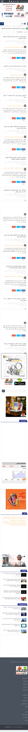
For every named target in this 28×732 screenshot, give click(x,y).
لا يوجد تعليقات (23, 43)
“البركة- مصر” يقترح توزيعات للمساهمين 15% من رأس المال (15, 191)
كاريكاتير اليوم (24, 715)
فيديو (26, 712)
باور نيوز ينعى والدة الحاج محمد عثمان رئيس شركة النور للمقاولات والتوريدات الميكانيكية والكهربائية (12, 592)
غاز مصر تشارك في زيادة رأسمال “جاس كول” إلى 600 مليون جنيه (11, 607)
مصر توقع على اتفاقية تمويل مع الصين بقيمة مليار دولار (15, 127)
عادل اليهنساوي (23, 42)
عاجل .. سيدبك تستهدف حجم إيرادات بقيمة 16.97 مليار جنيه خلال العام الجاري (11, 630)
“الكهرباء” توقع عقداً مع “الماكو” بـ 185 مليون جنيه (15, 299)
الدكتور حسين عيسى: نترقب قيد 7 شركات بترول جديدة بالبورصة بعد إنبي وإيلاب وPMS (11, 613)
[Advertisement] (16, 645)
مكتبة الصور (25, 717)
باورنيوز (5, 41)
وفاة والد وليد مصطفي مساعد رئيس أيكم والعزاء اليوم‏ (12, 574)
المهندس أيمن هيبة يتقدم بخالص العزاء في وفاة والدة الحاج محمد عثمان (11, 585)
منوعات (26, 720)
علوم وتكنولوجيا (9, 40)
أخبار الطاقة (13, 41)
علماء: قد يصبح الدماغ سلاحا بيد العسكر (15, 66)
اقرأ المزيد (5, 52)
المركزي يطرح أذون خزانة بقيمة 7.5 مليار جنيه (15, 96)
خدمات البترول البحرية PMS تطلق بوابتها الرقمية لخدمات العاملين (11, 624)
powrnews (22, 41)
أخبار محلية (25, 687)
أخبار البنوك (10, 99)
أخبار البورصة (25, 695)
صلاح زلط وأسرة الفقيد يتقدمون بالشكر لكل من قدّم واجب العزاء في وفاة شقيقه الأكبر (11, 598)
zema (23, 40)
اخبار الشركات (24, 701)
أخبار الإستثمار (24, 678)
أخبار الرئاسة (25, 690)
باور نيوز (8, 41)
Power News (7, 727)
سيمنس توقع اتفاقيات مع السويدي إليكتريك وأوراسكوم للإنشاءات (16, 267)
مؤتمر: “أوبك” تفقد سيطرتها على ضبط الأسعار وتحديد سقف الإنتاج (15, 344)
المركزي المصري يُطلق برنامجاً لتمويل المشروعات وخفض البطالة (15, 158)
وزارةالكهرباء (18, 42)
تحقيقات (25, 698)
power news (17, 41)
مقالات (26, 706)
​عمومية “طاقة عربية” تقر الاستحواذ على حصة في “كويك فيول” (11, 619)
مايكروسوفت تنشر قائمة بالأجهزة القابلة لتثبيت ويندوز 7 (14, 37)
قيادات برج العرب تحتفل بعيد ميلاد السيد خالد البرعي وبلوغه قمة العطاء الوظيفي (11, 579)
